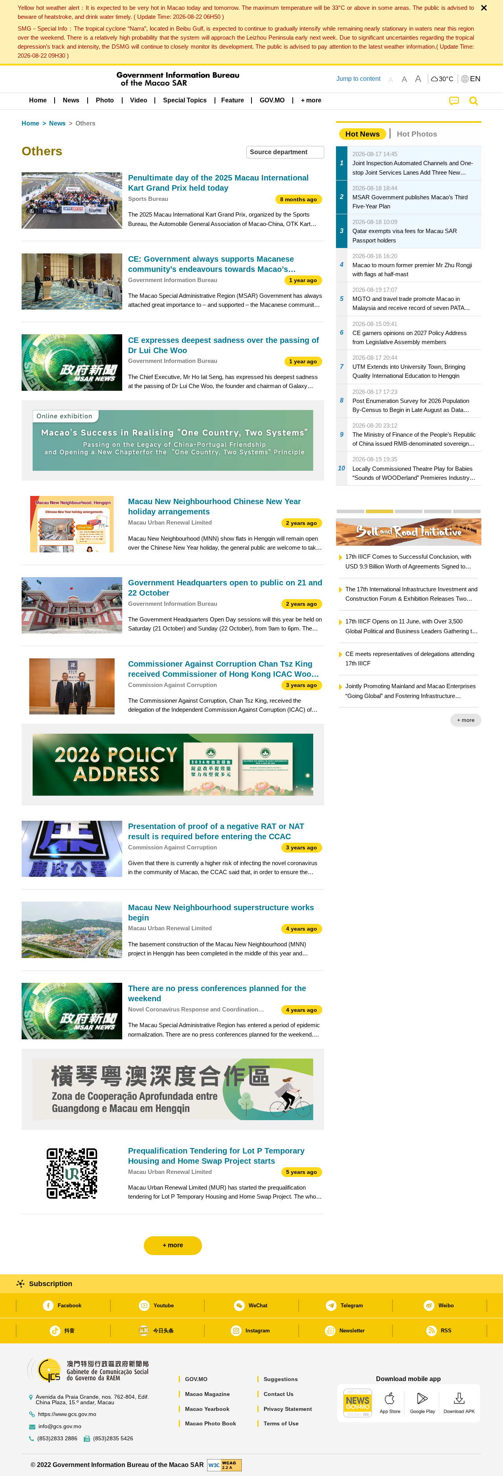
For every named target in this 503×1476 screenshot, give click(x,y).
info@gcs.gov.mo (60, 1426)
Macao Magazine (207, 1394)
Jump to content (358, 78)
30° (446, 79)
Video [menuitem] (138, 100)
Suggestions (281, 1379)
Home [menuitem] (38, 100)
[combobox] (285, 152)
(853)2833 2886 (57, 1438)
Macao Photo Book (210, 1423)
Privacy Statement (288, 1409)
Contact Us (279, 1394)
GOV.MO (196, 1379)
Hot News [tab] (362, 134)
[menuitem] (71, 100)
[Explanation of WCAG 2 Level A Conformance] (224, 1464)
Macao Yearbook (207, 1409)
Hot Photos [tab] (417, 134)
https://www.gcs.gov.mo (67, 1414)
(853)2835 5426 (113, 1438)
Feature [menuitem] (232, 100)
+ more (466, 720)
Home (30, 123)
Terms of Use (281, 1423)
